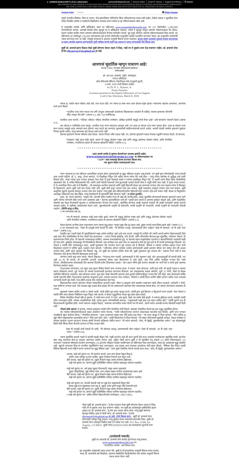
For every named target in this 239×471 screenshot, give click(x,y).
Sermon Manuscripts (60, 2)
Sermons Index (67, 12)
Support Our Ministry (173, 2)
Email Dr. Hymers (155, 2)
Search (189, 2)
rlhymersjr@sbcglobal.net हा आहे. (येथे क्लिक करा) (107, 416)
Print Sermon (171, 12)
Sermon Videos (139, 2)
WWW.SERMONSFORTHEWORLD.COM (109, 156)
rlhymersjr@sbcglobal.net (81, 51)
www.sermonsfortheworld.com (130, 27)
